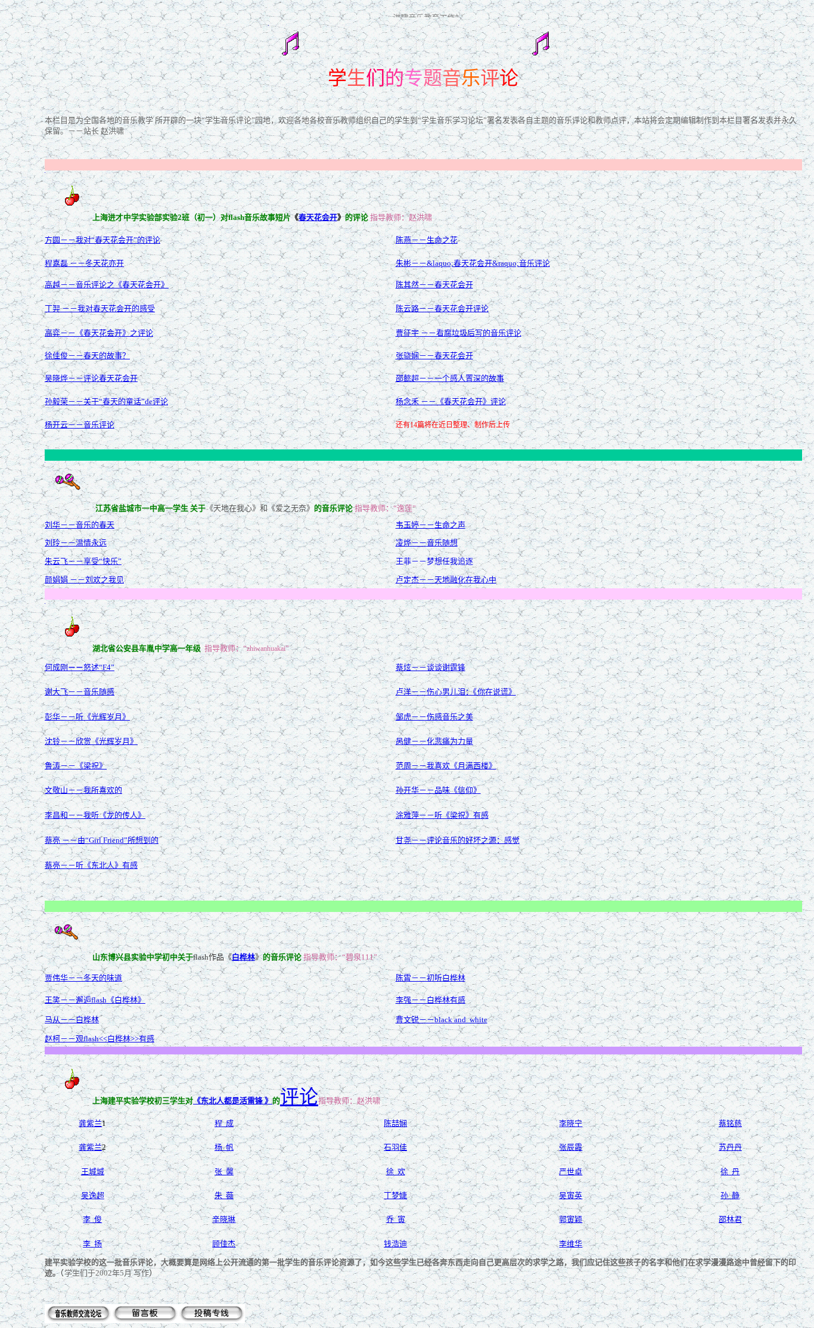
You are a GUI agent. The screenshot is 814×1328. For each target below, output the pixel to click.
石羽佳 (395, 1147)
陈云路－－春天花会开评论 (442, 308)
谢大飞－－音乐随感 (79, 691)
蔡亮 (52, 865)
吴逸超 (92, 1195)
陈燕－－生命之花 (427, 239)
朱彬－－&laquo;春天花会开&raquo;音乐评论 (473, 263)
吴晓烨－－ (64, 378)
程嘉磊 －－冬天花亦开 (84, 263)
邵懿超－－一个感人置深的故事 (450, 378)
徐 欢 (395, 1171)
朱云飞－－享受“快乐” (83, 561)
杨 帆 (224, 1147)
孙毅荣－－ (64, 401)
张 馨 (224, 1171)
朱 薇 (224, 1195)
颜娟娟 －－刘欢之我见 (84, 579)
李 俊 (92, 1219)
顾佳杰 (223, 1243)
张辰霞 (570, 1147)
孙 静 (730, 1195)
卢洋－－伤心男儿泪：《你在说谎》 (456, 691)
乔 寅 (395, 1219)
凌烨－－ (411, 542)
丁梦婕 (395, 1195)
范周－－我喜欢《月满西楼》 (446, 765)
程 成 (224, 1123)
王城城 (92, 1171)
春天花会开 (318, 217)
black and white (460, 1019)
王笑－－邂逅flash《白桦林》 (95, 999)
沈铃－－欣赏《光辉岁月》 (91, 741)
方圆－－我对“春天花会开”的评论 (102, 239)
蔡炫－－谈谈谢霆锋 (430, 667)
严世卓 (570, 1171)
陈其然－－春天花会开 (434, 284)
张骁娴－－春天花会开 (434, 355)
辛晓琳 (223, 1219)
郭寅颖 (570, 1219)
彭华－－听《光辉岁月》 (87, 716)
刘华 (52, 524)
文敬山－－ (64, 790)
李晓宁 (570, 1123)
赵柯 (52, 1038)
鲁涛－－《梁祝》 (76, 765)
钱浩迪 (395, 1243)
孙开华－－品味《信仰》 (438, 790)
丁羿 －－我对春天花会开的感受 (100, 308)
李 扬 (92, 1243)
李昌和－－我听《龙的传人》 (95, 815)
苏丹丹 (730, 1147)
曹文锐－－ (415, 1019)
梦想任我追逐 (450, 561)
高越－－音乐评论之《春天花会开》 (107, 284)
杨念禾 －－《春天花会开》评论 (451, 401)
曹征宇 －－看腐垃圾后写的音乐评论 (458, 332)
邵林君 (730, 1219)
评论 (299, 1096)
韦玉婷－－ (415, 524)
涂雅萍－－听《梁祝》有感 (442, 815)
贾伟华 (56, 977)
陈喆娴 (395, 1123)
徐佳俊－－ (64, 355)
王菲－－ (411, 561)
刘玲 (52, 542)
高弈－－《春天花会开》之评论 (99, 332)
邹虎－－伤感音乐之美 (434, 716)
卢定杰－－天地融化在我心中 (446, 579)
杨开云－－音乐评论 (79, 424)
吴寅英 (570, 1195)
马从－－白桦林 (72, 1019)
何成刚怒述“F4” (79, 667)
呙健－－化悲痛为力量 (434, 741)
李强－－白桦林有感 (430, 999)
